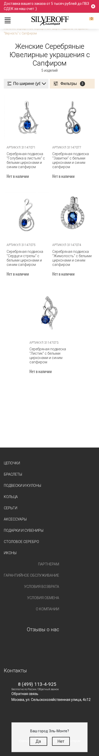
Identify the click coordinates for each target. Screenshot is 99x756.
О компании (47, 609)
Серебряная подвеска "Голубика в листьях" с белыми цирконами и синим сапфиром (26, 160)
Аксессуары (15, 519)
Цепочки (12, 463)
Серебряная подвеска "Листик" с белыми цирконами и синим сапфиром (47, 355)
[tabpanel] (26, 117)
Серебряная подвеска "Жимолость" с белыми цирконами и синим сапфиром (72, 258)
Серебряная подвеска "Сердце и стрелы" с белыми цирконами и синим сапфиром (25, 258)
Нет (60, 741)
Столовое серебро (21, 542)
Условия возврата (41, 587)
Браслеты (13, 474)
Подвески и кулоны (22, 486)
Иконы (10, 553)
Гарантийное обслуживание (31, 575)
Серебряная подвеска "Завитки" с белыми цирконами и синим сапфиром (70, 160)
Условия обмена (43, 598)
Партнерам (48, 564)
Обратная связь (24, 694)
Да (38, 741)
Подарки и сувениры (23, 530)
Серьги (10, 508)
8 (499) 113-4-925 (37, 684)
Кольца (11, 497)
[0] (87, 21)
